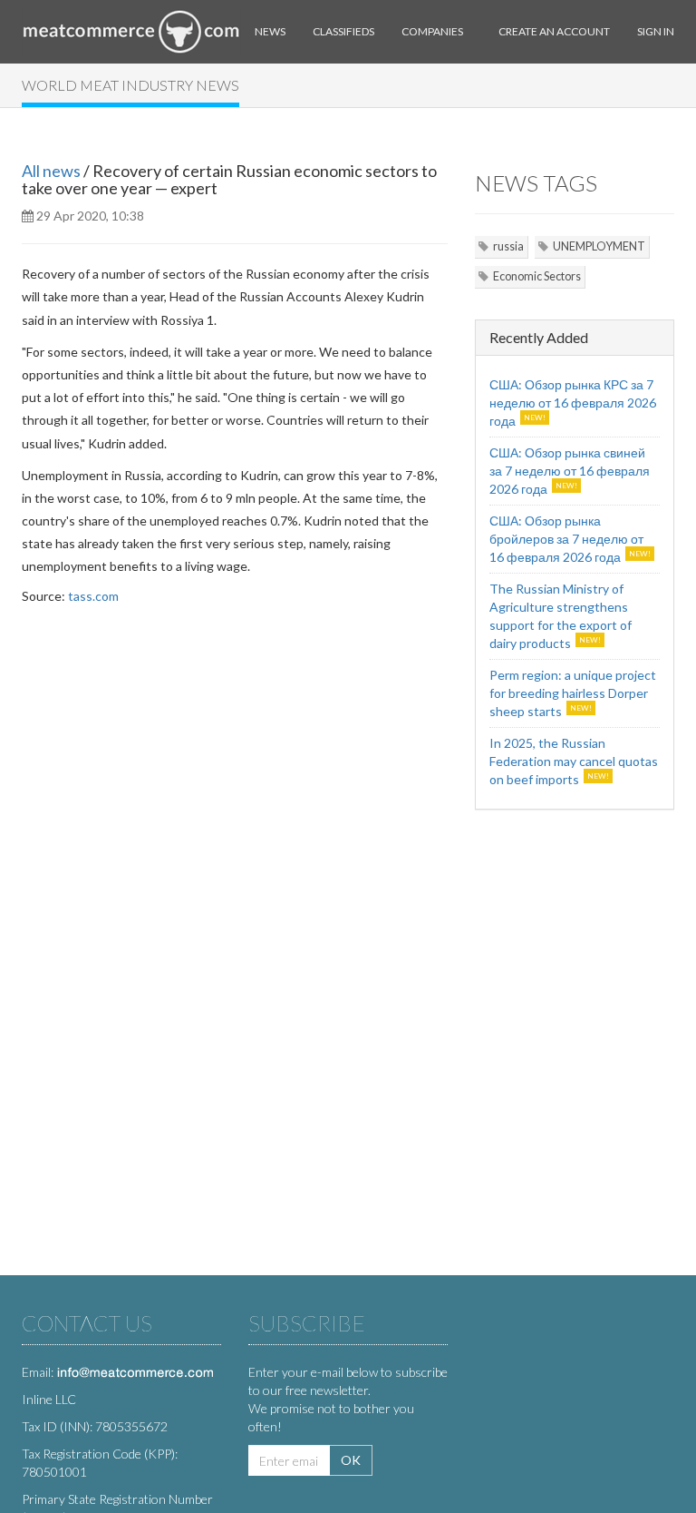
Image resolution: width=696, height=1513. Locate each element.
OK (351, 1460)
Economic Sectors (537, 276)
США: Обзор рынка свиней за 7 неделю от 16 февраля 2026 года (569, 470)
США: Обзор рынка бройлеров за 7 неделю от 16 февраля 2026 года (566, 539)
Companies (432, 31)
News (270, 31)
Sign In (655, 31)
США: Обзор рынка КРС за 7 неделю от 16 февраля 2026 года (572, 402)
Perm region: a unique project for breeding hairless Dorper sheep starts (572, 693)
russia (508, 246)
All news (51, 171)
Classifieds (343, 31)
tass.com (93, 596)
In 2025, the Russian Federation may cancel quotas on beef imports (573, 761)
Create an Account (554, 31)
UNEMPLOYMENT (599, 246)
